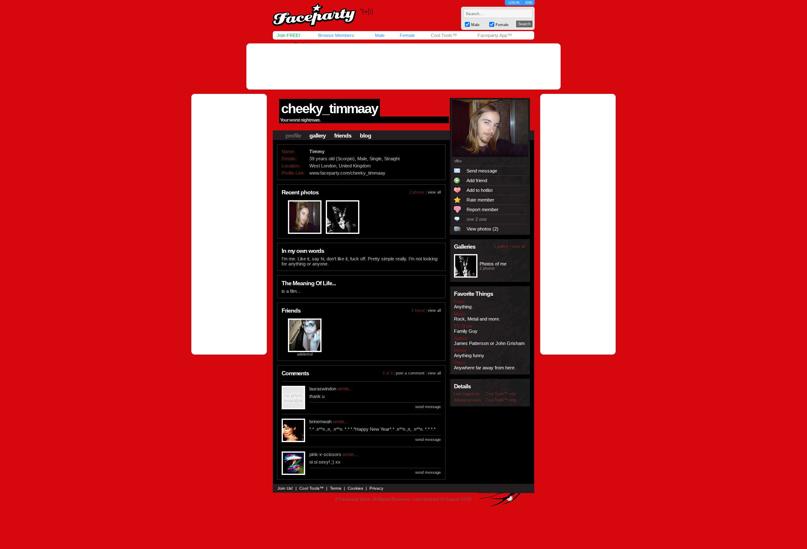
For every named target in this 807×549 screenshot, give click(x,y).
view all (434, 192)
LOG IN (514, 3)
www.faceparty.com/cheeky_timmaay (347, 172)
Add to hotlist (480, 190)
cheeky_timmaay (329, 108)
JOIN (529, 3)
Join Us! (285, 488)
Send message (482, 170)
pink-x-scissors (325, 454)
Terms (335, 488)
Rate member (480, 199)
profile (293, 135)
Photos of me (493, 263)
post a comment (410, 373)
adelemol (305, 354)
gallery (317, 135)
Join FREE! (288, 35)
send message (428, 407)
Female (407, 35)
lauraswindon (322, 388)
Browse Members (336, 35)
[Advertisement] (403, 66)
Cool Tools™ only (500, 394)
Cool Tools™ (444, 35)
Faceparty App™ (494, 35)
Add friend (477, 180)
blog (365, 135)
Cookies (355, 488)
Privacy (376, 488)
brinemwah (320, 421)
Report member (482, 209)
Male (380, 35)
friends (342, 135)
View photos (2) (482, 228)
